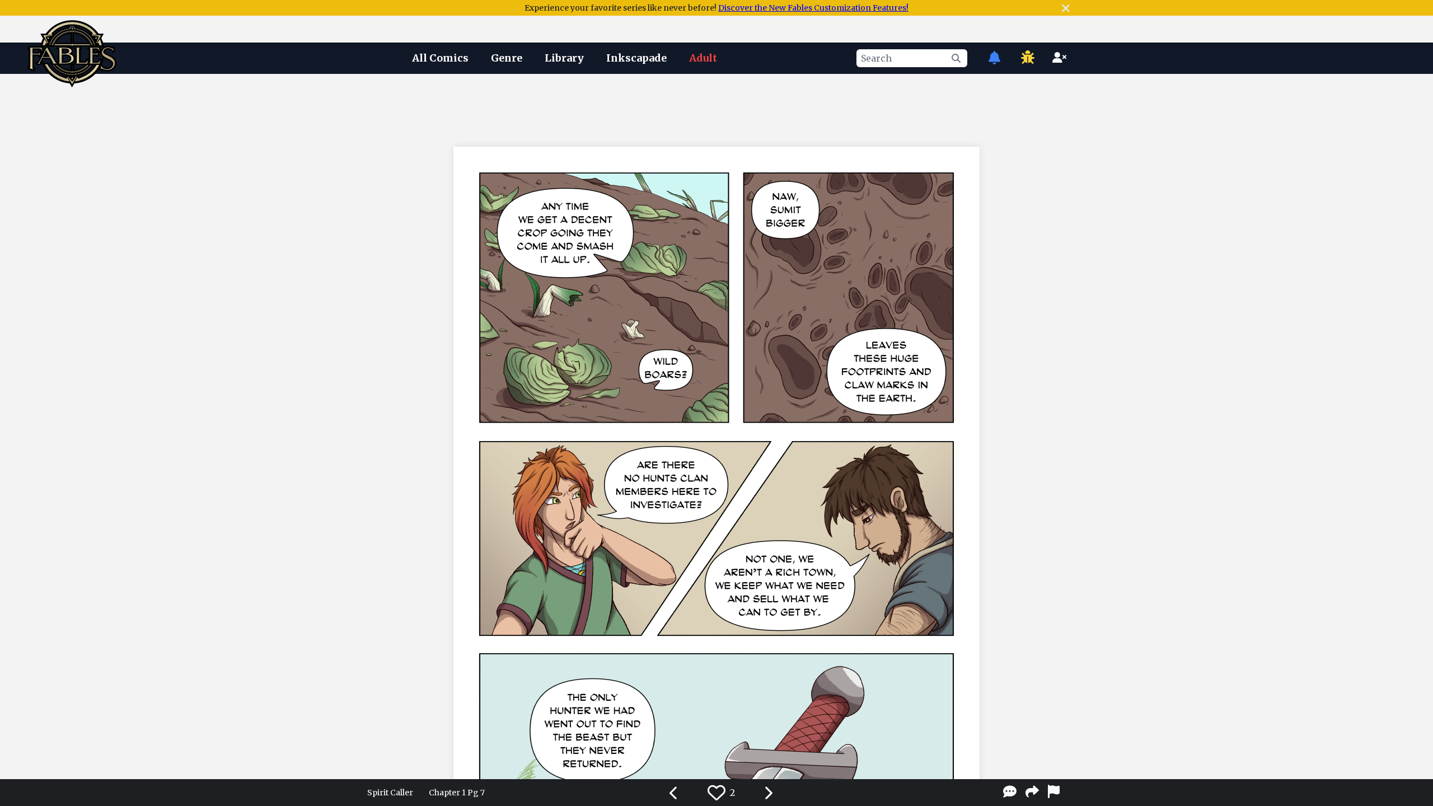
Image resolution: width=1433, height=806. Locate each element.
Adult (703, 57)
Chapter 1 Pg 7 (457, 793)
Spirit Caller (390, 793)
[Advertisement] (716, 108)
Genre (506, 57)
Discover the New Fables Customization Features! (813, 8)
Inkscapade (636, 57)
